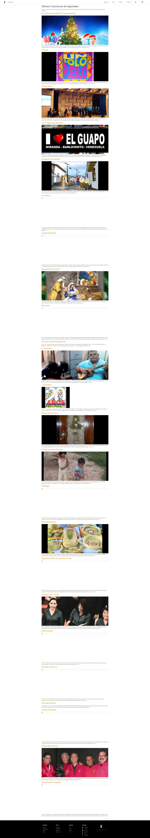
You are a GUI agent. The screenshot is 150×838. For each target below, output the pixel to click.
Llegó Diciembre (49, 233)
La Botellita (47, 385)
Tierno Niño (47, 86)
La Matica (46, 195)
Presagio (45, 486)
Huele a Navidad (49, 710)
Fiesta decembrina (50, 746)
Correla (45, 50)
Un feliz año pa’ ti (49, 667)
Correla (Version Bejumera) (54, 341)
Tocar (113, 2)
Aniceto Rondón (49, 703)
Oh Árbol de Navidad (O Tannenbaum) (58, 13)
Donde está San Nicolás (52, 449)
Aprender (106, 2)
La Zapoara (47, 348)
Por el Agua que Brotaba (52, 123)
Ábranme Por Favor (50, 413)
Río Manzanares (49, 522)
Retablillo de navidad (51, 159)
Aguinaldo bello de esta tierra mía (56, 558)
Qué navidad (47, 631)
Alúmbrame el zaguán (51, 782)
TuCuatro (10, 2)
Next (106, 818)
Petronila (45, 305)
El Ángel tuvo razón (50, 594)
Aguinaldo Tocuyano (51, 269)
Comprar (120, 2)
